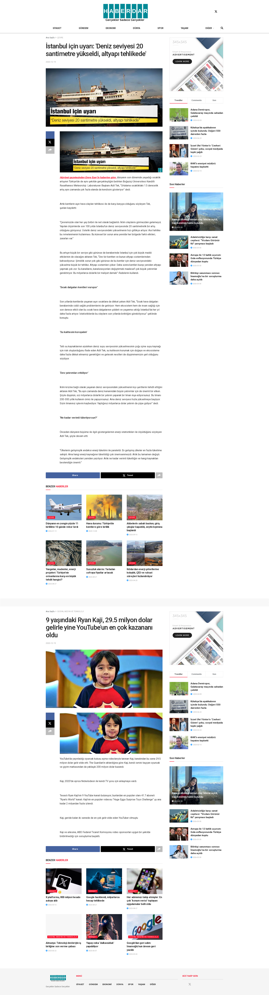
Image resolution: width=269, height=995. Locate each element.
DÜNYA (136, 28)
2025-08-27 (51, 584)
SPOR (160, 28)
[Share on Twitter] (50, 142)
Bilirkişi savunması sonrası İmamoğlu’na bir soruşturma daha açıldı (206, 276)
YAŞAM (184, 28)
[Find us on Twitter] (216, 12)
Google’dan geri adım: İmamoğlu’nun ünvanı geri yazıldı (141, 946)
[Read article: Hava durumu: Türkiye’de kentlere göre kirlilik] (104, 507)
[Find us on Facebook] (210, 12)
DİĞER (208, 28)
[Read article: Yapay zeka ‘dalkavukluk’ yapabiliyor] (104, 927)
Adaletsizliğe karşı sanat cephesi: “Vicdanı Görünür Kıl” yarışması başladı (205, 240)
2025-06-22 (51, 951)
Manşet (52, 891)
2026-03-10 (51, 905)
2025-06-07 (92, 951)
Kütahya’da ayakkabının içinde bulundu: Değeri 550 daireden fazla (205, 131)
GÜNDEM (83, 28)
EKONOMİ (111, 28)
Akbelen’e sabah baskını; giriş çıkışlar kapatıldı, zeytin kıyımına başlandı (144, 527)
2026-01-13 (51, 531)
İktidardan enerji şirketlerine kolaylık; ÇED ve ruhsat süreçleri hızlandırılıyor (143, 573)
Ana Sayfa (50, 38)
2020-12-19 (51, 62)
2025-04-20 (132, 580)
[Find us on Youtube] (221, 12)
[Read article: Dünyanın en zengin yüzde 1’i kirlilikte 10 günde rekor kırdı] (64, 507)
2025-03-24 (132, 954)
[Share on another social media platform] (50, 150)
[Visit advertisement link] (196, 64)
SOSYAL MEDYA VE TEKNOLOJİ (70, 611)
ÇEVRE (60, 38)
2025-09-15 (132, 535)
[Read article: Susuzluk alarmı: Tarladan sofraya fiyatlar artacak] (104, 553)
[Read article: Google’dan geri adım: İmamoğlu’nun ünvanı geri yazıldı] (145, 927)
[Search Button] (222, 28)
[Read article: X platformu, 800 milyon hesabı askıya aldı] (64, 881)
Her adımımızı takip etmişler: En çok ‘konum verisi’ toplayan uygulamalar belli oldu (144, 901)
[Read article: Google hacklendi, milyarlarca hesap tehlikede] (104, 881)
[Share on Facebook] (50, 135)
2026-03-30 (178, 227)
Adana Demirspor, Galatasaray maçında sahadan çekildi (207, 113)
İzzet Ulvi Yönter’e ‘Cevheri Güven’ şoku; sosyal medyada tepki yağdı (207, 149)
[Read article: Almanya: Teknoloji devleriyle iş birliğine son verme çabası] (64, 927)
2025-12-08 (92, 531)
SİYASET (57, 28)
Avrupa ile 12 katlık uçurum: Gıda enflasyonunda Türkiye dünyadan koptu (206, 258)
